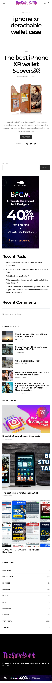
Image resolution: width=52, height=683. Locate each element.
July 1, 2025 (19, 339)
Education (7, 577)
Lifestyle (6, 608)
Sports (5, 615)
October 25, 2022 (21, 364)
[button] (49, 3)
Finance (6, 583)
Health (5, 596)
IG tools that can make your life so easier (21, 436)
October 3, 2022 (22, 77)
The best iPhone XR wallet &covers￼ (26, 64)
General (6, 589)
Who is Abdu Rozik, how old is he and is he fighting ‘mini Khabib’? (27, 281)
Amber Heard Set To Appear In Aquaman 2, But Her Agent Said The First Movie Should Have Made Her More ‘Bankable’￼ (27, 289)
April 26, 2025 (19, 352)
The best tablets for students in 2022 (20, 493)
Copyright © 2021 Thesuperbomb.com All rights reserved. (25, 664)
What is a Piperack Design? (17, 276)
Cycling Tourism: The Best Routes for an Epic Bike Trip (27, 270)
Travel (5, 627)
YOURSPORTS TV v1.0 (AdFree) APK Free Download (21, 551)
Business (6, 570)
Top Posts (25, 51)
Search (5, 163)
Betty (32, 77)
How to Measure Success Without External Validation (24, 263)
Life (4, 602)
